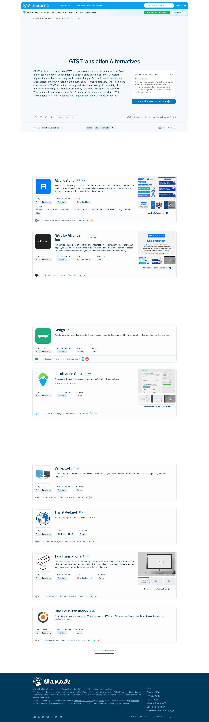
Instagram (51, 703)
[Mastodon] (43, 717)
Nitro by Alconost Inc (61, 95)
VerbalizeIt (112, 95)
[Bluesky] (47, 717)
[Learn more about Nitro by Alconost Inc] (43, 241)
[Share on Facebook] (35, 117)
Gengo (77, 95)
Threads (43, 703)
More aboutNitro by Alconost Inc (156, 268)
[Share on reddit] (46, 117)
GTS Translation (41, 71)
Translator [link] (105, 128)
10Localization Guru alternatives (65, 383)
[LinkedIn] (61, 717)
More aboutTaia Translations (155, 589)
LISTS (106, 5)
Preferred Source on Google (160, 710)
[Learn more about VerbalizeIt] (43, 474)
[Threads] (52, 717)
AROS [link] (97, 128)
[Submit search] (146, 5)
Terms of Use (153, 692)
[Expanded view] (160, 127)
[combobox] (159, 5)
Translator (62, 202)
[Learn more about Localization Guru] (43, 380)
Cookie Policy (153, 699)
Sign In (179, 5)
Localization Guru (91, 95)
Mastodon (135, 700)
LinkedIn (61, 703)
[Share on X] (41, 117)
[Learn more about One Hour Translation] (43, 617)
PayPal (126, 703)
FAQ (149, 688)
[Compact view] (163, 127)
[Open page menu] (185, 5)
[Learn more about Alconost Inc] (43, 186)
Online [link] (89, 128)
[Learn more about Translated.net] (43, 518)
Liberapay (117, 703)
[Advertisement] (104, 37)
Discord (101, 700)
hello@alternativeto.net (83, 700)
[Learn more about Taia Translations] (43, 562)
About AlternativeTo (157, 703)
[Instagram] (56, 717)
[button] (80, 180)
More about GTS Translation (152, 101)
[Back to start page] (39, 5)
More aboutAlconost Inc (155, 213)
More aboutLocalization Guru (155, 406)
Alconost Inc (67, 92)
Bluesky (36, 703)
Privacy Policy (153, 695)
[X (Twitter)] (39, 717)
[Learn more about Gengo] (43, 336)
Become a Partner (156, 706)
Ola (50, 692)
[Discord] (34, 717)
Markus (57, 692)
